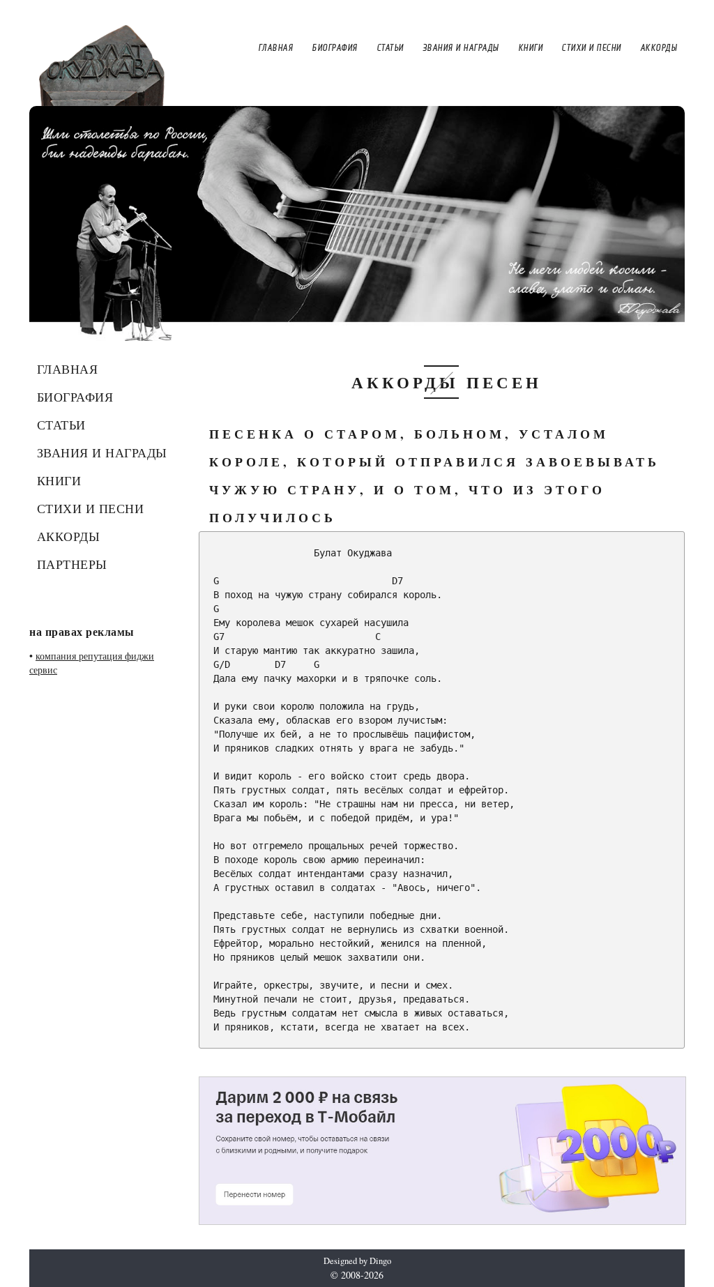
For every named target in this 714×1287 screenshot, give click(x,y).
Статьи (61, 424)
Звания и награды (102, 452)
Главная (67, 368)
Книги (59, 480)
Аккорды (68, 536)
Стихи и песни (90, 508)
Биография (75, 396)
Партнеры (72, 564)
